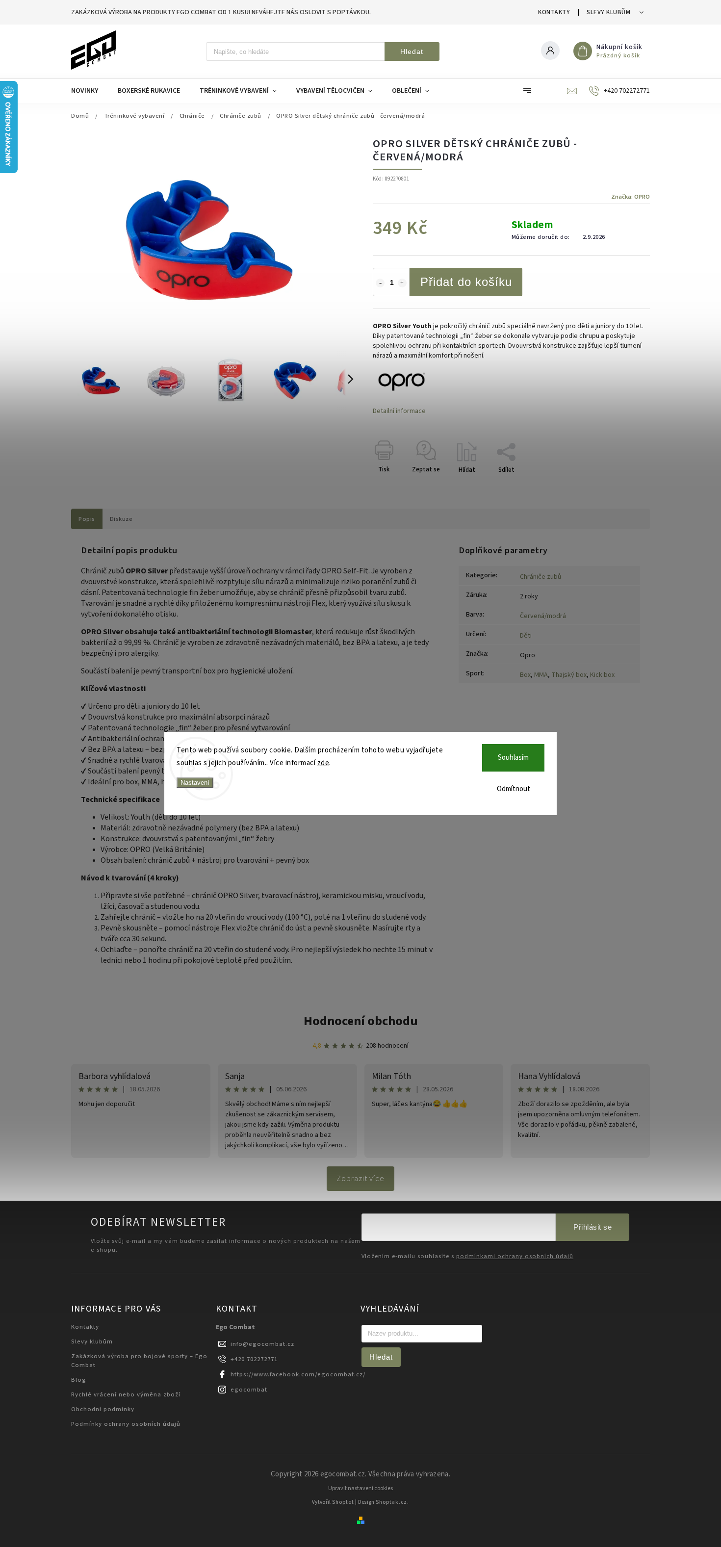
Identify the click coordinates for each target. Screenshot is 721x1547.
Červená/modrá (543, 616)
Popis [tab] (86, 519)
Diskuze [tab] (121, 519)
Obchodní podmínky (102, 1409)
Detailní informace (399, 411)
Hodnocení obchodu (361, 1021)
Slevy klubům (608, 12)
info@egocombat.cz (262, 1344)
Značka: (630, 196)
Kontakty (554, 12)
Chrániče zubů (540, 577)
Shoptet (343, 1502)
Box (525, 675)
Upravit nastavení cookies (360, 1488)
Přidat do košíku (466, 281)
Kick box (602, 675)
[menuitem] (89, 90)
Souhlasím (513, 757)
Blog (78, 1379)
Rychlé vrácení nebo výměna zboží (125, 1394)
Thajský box (569, 675)
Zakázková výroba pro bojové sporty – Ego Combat (139, 1360)
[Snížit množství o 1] (380, 283)
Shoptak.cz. (392, 1502)
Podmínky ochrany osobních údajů (125, 1423)
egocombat (249, 1389)
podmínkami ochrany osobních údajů (514, 1256)
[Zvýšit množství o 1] (402, 283)
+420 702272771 (254, 1359)
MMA (541, 675)
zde (323, 763)
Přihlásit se (592, 1227)
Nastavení (194, 782)
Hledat (411, 51)
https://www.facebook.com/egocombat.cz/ (298, 1374)
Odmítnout (513, 789)
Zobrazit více (360, 1178)
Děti (526, 636)
